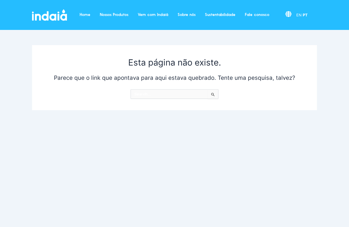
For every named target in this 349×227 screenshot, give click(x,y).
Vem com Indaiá (153, 15)
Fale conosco (257, 15)
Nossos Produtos (114, 15)
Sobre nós (187, 15)
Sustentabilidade (220, 15)
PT (305, 15)
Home (85, 15)
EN (299, 15)
